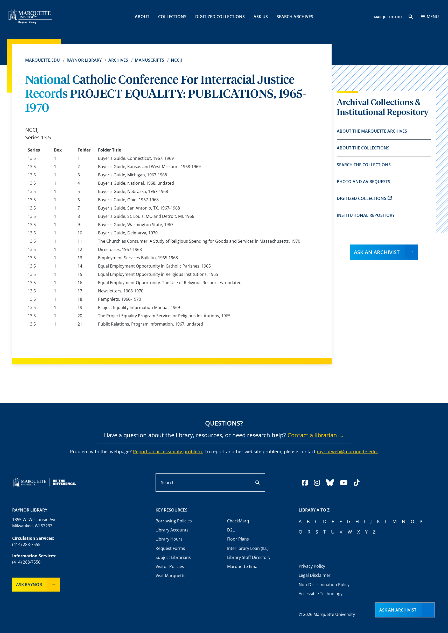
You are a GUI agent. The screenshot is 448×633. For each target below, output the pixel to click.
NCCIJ (176, 60)
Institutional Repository (366, 215)
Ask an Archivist (377, 252)
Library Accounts (172, 530)
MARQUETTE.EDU (388, 17)
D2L (231, 530)
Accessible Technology (320, 593)
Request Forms (170, 548)
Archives (118, 60)
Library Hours (169, 539)
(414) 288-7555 (26, 544)
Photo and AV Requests (363, 181)
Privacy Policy (312, 566)
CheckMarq (238, 521)
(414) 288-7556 (26, 562)
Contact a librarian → (316, 435)
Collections (172, 16)
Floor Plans (238, 539)
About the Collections (363, 148)
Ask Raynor (29, 584)
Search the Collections (364, 165)
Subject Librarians (173, 557)
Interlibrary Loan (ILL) (248, 548)
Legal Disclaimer (315, 575)
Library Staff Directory (248, 557)
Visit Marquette (171, 575)
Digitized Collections (220, 16)
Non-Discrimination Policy (324, 584)
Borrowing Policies (174, 521)
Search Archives (295, 16)
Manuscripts (149, 60)
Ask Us (261, 16)
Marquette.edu (42, 60)
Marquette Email (243, 566)
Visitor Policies (170, 566)
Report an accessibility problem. (168, 451)
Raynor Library (84, 60)
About (142, 16)
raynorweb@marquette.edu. (347, 451)
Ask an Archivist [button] (397, 610)
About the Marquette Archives (372, 131)
